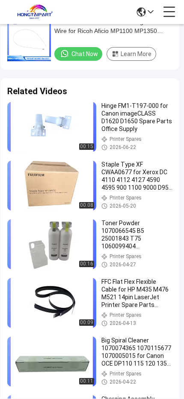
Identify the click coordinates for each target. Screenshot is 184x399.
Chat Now (84, 54)
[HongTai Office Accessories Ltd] (35, 12)
